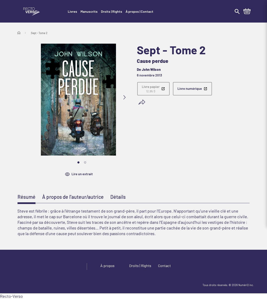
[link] (153, 88)
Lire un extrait (82, 174)
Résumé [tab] (26, 197)
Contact (164, 265)
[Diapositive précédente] (33, 97)
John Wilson (151, 69)
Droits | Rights (140, 265)
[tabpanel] (133, 222)
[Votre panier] (247, 12)
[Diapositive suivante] (124, 97)
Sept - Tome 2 (39, 33)
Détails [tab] (118, 197)
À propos (107, 265)
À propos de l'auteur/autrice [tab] (73, 197)
